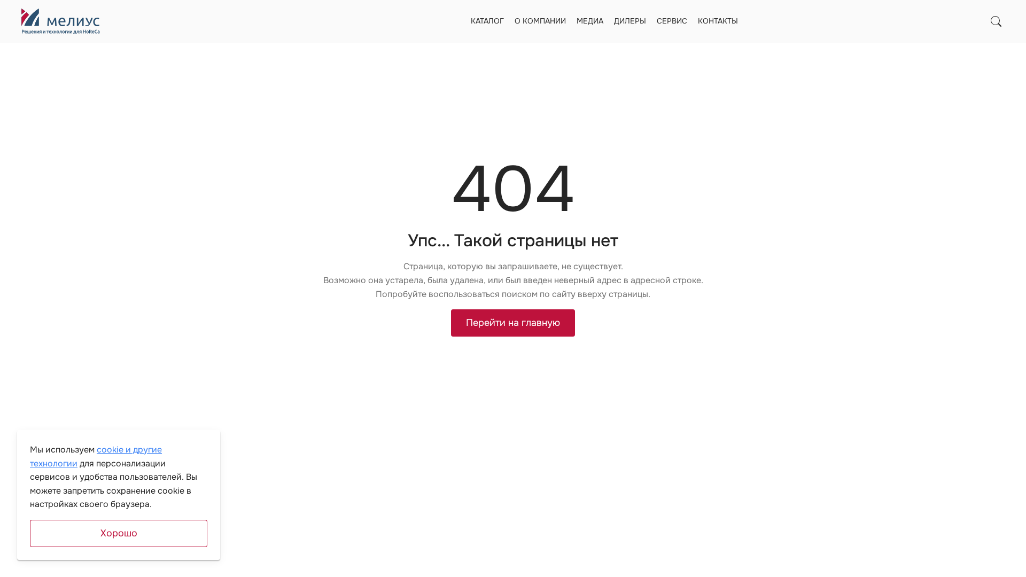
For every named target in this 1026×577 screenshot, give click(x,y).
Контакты (718, 21)
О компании (540, 21)
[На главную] (60, 21)
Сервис (672, 21)
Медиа (590, 21)
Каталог (487, 21)
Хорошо (118, 533)
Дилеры (630, 21)
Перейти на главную (513, 323)
